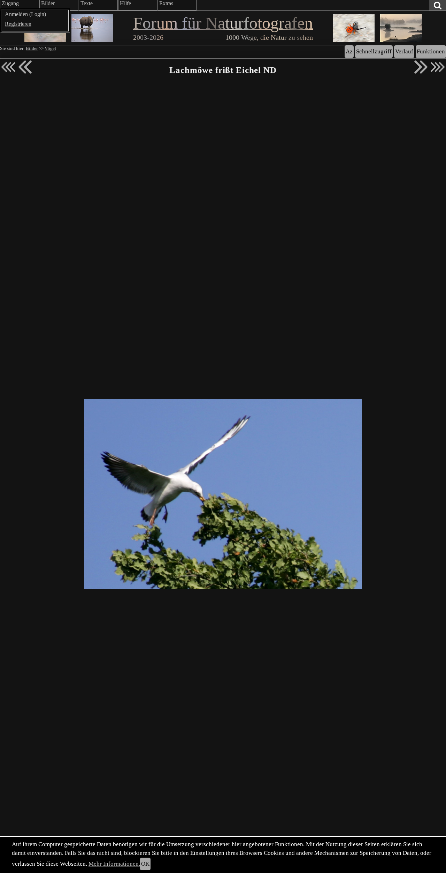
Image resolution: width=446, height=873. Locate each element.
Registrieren (18, 24)
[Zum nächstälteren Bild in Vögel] (421, 67)
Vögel (50, 48)
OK (145, 863)
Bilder (32, 48)
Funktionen (431, 51)
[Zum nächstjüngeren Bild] (8, 67)
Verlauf (404, 51)
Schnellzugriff (374, 51)
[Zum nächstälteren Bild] (437, 67)
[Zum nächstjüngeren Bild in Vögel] (25, 67)
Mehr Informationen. (114, 863)
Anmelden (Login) (25, 14)
